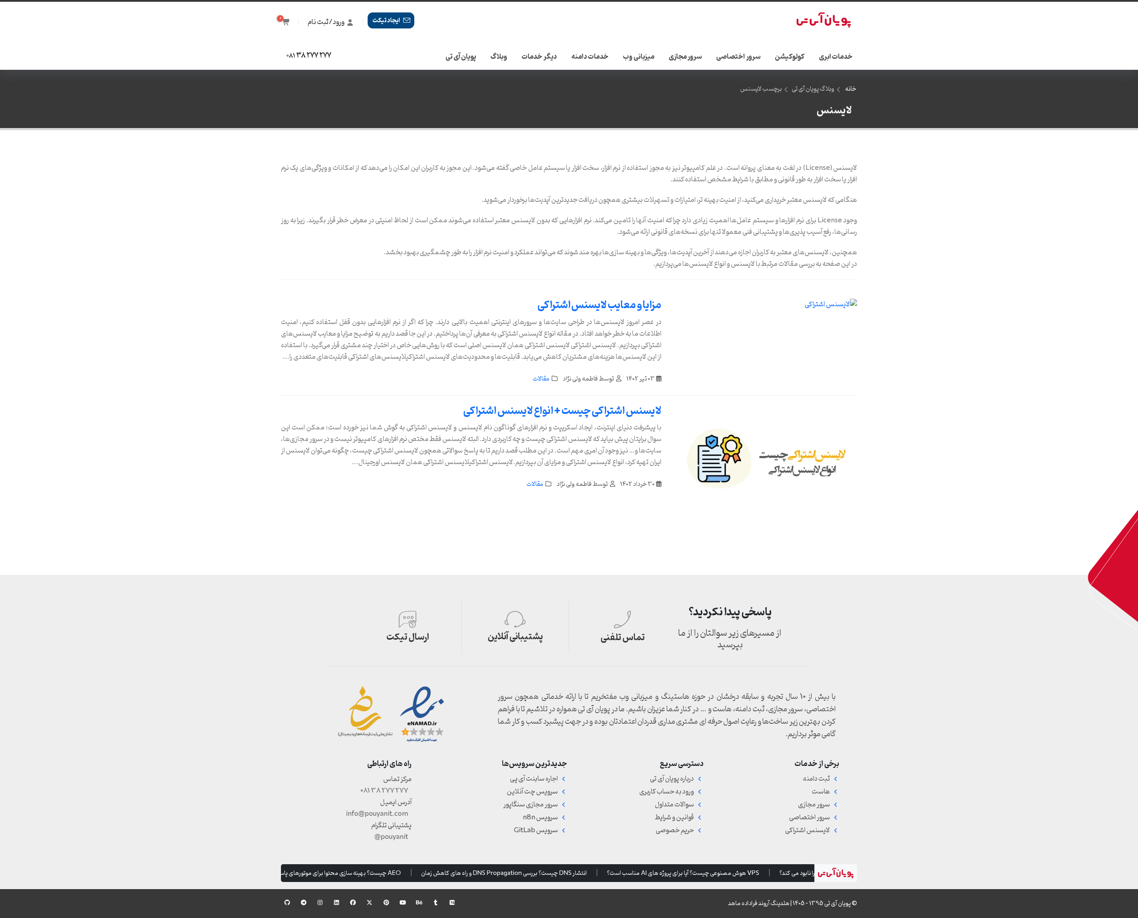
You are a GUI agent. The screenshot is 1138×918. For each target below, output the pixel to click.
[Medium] (452, 902)
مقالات (541, 379)
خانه (850, 89)
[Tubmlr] (435, 902)
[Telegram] (303, 904)
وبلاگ (498, 57)
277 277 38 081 (384, 791)
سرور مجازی (685, 57)
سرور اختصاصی (738, 57)
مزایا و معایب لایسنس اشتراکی (599, 305)
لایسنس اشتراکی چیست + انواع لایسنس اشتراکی (562, 411)
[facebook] (353, 902)
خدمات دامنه (590, 57)
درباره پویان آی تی (672, 779)
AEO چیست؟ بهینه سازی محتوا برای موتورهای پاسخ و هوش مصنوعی (325, 873)
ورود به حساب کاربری (666, 792)
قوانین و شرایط (674, 817)
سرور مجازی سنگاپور (530, 805)
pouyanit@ (391, 837)
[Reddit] (403, 902)
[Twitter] (369, 902)
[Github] (287, 902)
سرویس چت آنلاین (532, 792)
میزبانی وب (638, 57)
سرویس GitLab (536, 830)
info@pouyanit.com (377, 814)
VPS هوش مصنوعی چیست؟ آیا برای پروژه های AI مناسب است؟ (690, 873)
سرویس (540, 817)
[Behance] (419, 902)
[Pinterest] (386, 902)
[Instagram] (320, 902)
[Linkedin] (336, 902)
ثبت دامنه (816, 779)
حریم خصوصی (675, 830)
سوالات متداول (674, 805)
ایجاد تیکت (387, 20)
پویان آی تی (460, 57)
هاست (821, 792)
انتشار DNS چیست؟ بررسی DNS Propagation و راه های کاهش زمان (511, 873)
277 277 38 (308, 56)
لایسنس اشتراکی (807, 830)
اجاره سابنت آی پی (534, 779)
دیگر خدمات (539, 57)
